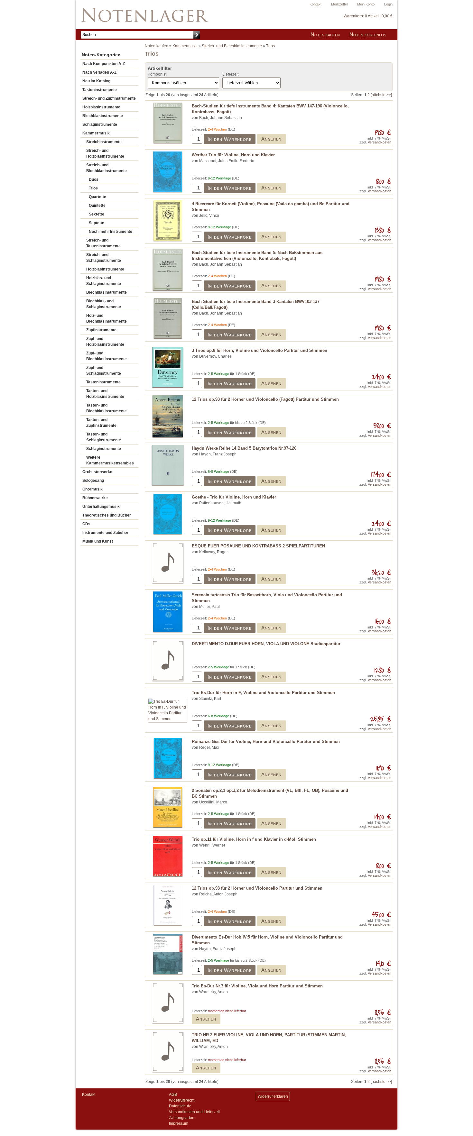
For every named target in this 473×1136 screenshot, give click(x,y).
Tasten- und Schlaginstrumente (103, 437)
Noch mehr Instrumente (110, 231)
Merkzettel (339, 4)
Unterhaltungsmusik (101, 506)
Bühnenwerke (95, 498)
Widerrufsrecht (181, 1100)
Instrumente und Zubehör (105, 532)
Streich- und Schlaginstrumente (103, 257)
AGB (173, 1094)
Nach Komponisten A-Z (103, 63)
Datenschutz (180, 1106)
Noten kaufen (325, 34)
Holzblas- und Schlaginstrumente (103, 281)
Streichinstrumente (104, 142)
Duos (93, 179)
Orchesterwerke (97, 472)
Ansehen (271, 139)
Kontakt (315, 4)
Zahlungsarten (181, 1117)
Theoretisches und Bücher (106, 515)
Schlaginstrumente (99, 124)
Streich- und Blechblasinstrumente (106, 168)
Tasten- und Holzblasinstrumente (105, 394)
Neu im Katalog (96, 81)
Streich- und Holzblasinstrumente (105, 153)
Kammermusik (96, 133)
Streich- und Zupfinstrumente (109, 98)
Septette (96, 223)
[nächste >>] (381, 95)
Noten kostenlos (367, 34)
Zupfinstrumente (101, 330)
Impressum (178, 1123)
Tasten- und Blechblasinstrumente (106, 408)
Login (388, 4)
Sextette (96, 214)
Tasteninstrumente (99, 89)
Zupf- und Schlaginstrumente (103, 370)
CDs (86, 524)
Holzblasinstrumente (101, 107)
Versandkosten (379, 142)
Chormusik (92, 489)
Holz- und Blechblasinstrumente (106, 318)
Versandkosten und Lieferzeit (194, 1112)
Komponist (157, 74)
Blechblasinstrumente (102, 116)
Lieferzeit (230, 74)
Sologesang (93, 480)
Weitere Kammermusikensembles (110, 460)
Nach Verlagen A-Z (99, 72)
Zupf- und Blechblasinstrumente (106, 356)
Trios (93, 188)
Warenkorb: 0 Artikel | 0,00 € (368, 16)
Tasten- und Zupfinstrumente (101, 422)
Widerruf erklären (273, 1096)
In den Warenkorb (230, 139)
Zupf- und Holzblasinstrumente (105, 341)
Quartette (97, 197)
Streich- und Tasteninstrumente (103, 243)
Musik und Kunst (97, 541)
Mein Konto (366, 4)
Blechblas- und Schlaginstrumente (103, 304)
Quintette (97, 205)
